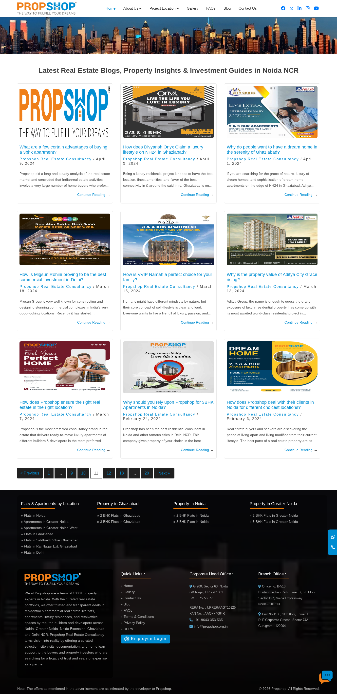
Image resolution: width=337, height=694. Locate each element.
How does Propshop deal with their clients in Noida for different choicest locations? (270, 405)
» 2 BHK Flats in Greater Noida (274, 515)
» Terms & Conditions (137, 617)
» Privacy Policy (133, 623)
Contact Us (248, 8)
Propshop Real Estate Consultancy (55, 159)
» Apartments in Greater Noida (45, 522)
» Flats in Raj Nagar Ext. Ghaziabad (49, 546)
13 (121, 473)
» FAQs (126, 610)
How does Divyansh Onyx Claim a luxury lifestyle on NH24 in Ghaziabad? (163, 150)
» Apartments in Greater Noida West (49, 528)
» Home (127, 586)
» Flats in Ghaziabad (37, 534)
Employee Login (148, 639)
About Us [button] (130, 8)
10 (83, 473)
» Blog (126, 604)
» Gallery (128, 592)
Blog (227, 8)
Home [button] (110, 8)
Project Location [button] (162, 8)
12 (109, 473)
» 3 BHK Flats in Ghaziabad (118, 522)
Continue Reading (93, 194)
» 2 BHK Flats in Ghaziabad (118, 515)
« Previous (29, 473)
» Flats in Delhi (32, 552)
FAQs (211, 8)
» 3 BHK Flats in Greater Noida (274, 522)
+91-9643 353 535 (208, 620)
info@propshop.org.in (211, 626)
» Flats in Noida (33, 515)
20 (147, 473)
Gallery (192, 8)
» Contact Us (131, 598)
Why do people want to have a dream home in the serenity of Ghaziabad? (272, 150)
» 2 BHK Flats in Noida (191, 515)
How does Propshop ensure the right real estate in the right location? (59, 405)
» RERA (127, 629)
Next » (164, 473)
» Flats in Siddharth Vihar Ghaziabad (49, 540)
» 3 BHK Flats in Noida (191, 522)
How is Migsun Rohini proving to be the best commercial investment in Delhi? (62, 277)
